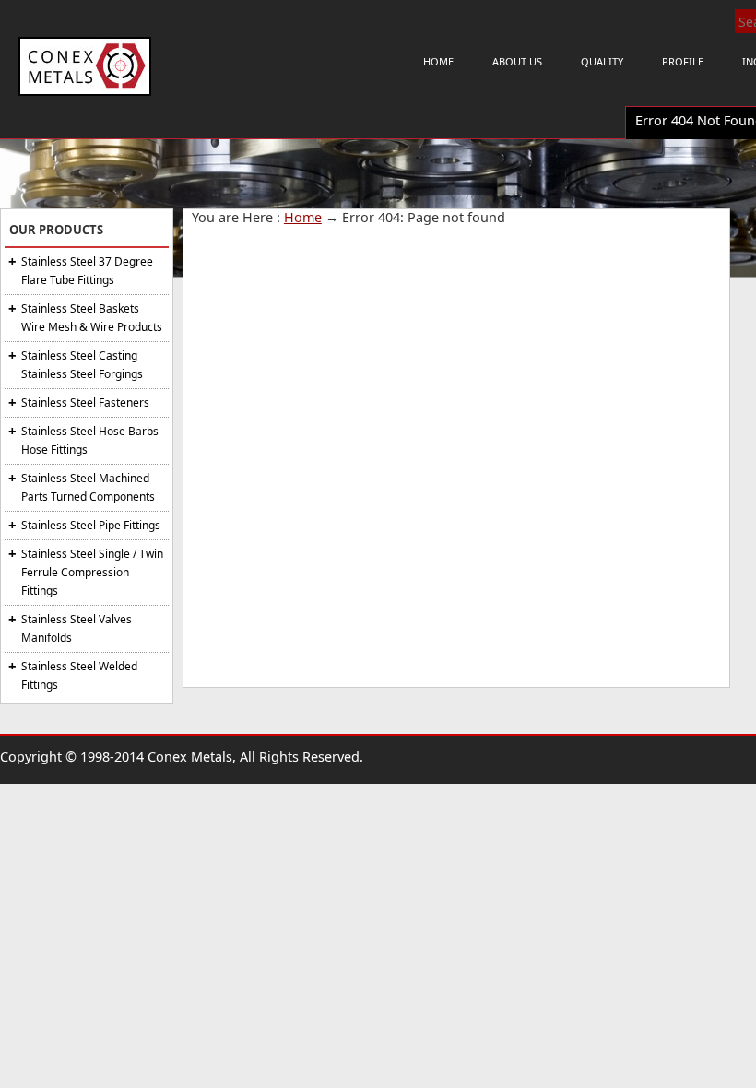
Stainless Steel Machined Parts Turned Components (88, 487)
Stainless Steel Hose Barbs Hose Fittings (90, 440)
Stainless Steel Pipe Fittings (90, 525)
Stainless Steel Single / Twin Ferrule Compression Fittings (92, 572)
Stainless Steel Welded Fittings (79, 675)
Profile (682, 61)
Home (438, 61)
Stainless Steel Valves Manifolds (76, 628)
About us (517, 61)
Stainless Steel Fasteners (85, 402)
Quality (602, 61)
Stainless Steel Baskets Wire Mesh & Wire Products (91, 318)
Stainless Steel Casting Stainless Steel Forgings (82, 365)
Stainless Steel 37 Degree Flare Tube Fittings (87, 271)
